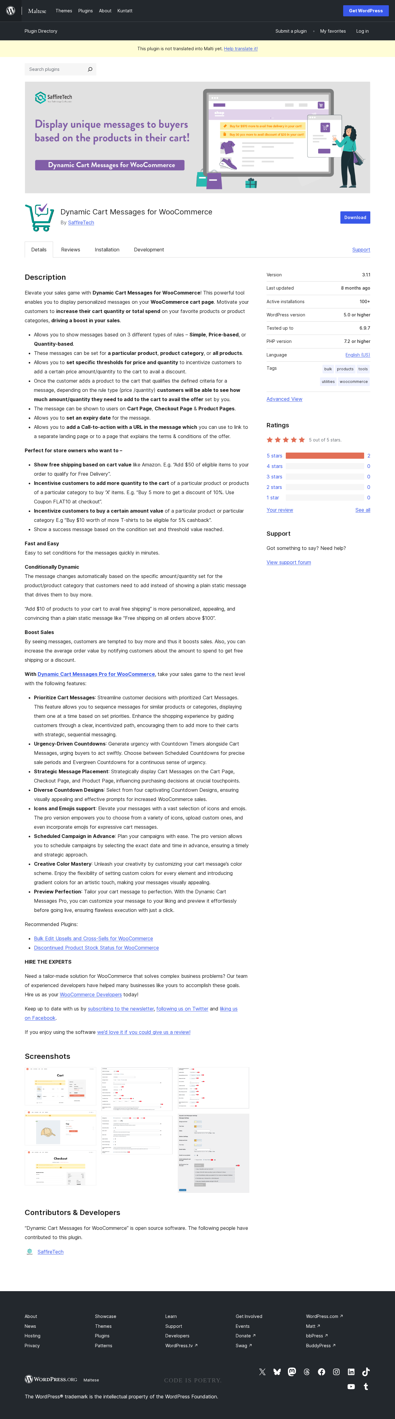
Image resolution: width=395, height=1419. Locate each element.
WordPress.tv (181, 1345)
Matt (313, 1326)
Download (355, 217)
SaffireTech (81, 222)
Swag (244, 1345)
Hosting (32, 1335)
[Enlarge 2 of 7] (88, 1119)
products (345, 369)
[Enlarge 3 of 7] (88, 1159)
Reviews (70, 249)
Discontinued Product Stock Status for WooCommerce (96, 948)
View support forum (289, 562)
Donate (246, 1335)
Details (39, 249)
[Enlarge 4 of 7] (164, 1075)
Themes (103, 1326)
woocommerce (354, 381)
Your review (280, 510)
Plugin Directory (41, 31)
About (31, 1316)
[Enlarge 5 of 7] (164, 1124)
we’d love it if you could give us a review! (143, 1032)
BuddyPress (321, 1345)
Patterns (103, 1345)
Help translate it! (241, 48)
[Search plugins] (90, 69)
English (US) (358, 354)
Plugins (102, 1335)
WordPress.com (324, 1316)
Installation (107, 249)
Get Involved (249, 1316)
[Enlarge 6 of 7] (241, 1075)
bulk (328, 369)
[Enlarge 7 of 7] (241, 1122)
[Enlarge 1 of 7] (88, 1075)
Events (243, 1326)
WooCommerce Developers (91, 994)
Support (361, 249)
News (30, 1326)
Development (149, 249)
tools (363, 369)
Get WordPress (366, 10)
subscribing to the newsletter (121, 1009)
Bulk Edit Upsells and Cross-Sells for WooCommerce (93, 938)
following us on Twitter (182, 1009)
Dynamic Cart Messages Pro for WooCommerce (96, 674)
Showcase (105, 1316)
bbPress (317, 1335)
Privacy (32, 1345)
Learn (171, 1316)
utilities (328, 381)
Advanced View (284, 399)
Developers (177, 1335)
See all (363, 510)
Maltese (91, 1379)
